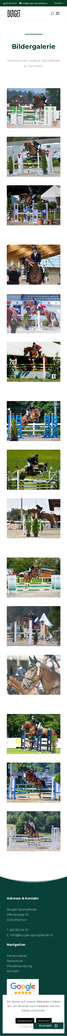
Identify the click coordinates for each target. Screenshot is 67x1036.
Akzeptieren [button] (25, 1020)
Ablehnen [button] (43, 1020)
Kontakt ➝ (59, 3)
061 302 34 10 (11, 3)
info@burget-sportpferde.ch (31, 935)
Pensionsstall (17, 955)
